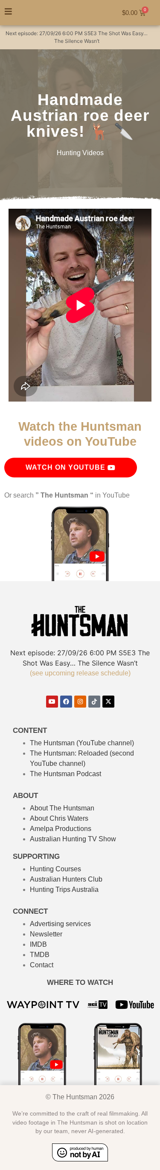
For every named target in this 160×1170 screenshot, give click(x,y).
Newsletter (46, 934)
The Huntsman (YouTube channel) (82, 743)
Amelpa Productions (60, 828)
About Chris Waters (59, 818)
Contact (41, 965)
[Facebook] (66, 702)
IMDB (38, 944)
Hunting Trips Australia (64, 889)
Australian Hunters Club (66, 879)
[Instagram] (80, 702)
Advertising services (60, 923)
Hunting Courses (55, 869)
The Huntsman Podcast (65, 773)
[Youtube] (52, 702)
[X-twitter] (108, 702)
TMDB (39, 954)
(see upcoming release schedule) (80, 673)
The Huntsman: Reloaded (69, 753)
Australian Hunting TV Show (73, 839)
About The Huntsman (62, 808)
